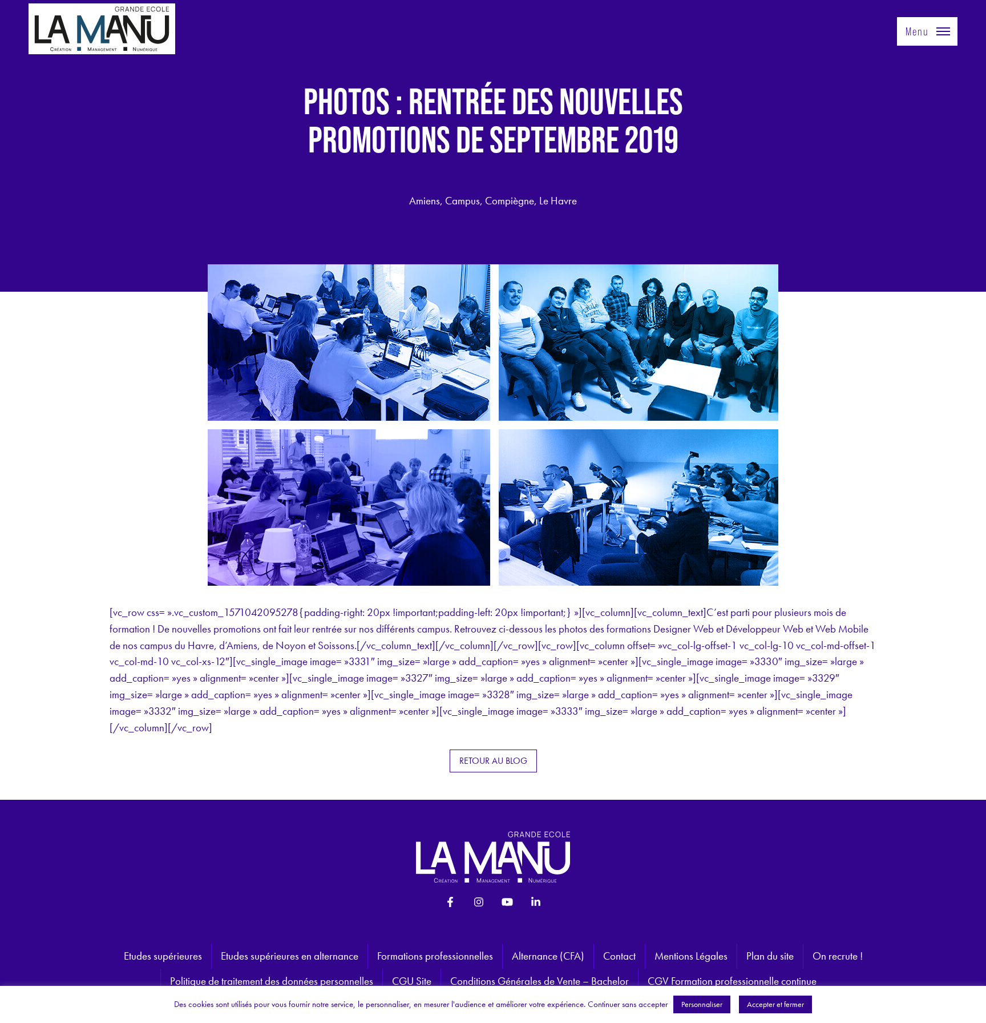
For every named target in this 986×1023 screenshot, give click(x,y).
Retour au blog (493, 761)
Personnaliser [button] (701, 1004)
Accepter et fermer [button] (775, 1004)
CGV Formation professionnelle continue (732, 981)
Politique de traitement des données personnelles (271, 981)
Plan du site (770, 956)
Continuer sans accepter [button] (628, 1004)
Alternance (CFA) (548, 956)
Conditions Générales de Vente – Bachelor (539, 981)
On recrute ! (838, 956)
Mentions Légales (691, 956)
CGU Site (411, 981)
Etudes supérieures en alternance (289, 956)
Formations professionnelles (435, 956)
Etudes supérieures (163, 956)
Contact (619, 956)
